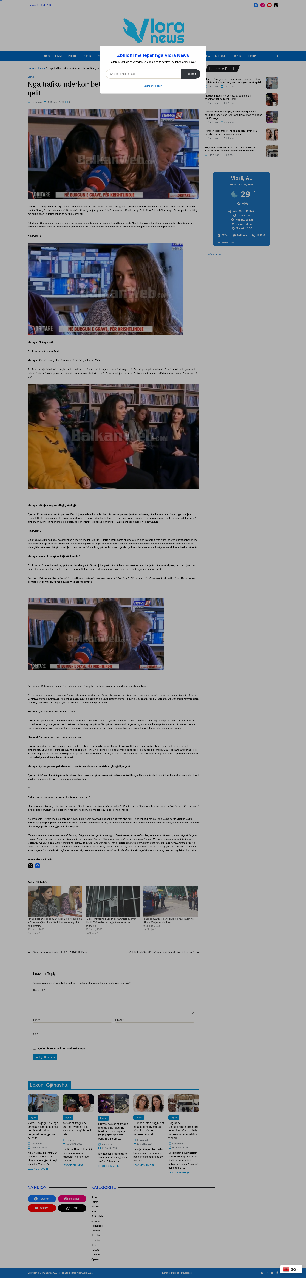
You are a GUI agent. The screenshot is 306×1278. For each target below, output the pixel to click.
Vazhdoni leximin (153, 85)
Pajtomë (191, 73)
